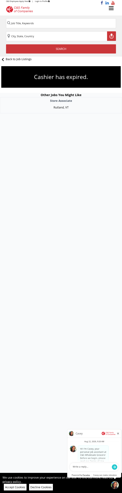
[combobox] (61, 23)
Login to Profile (41, 1)
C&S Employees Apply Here (17, 1)
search (61, 49)
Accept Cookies (15, 487)
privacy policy (12, 482)
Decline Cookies (41, 487)
